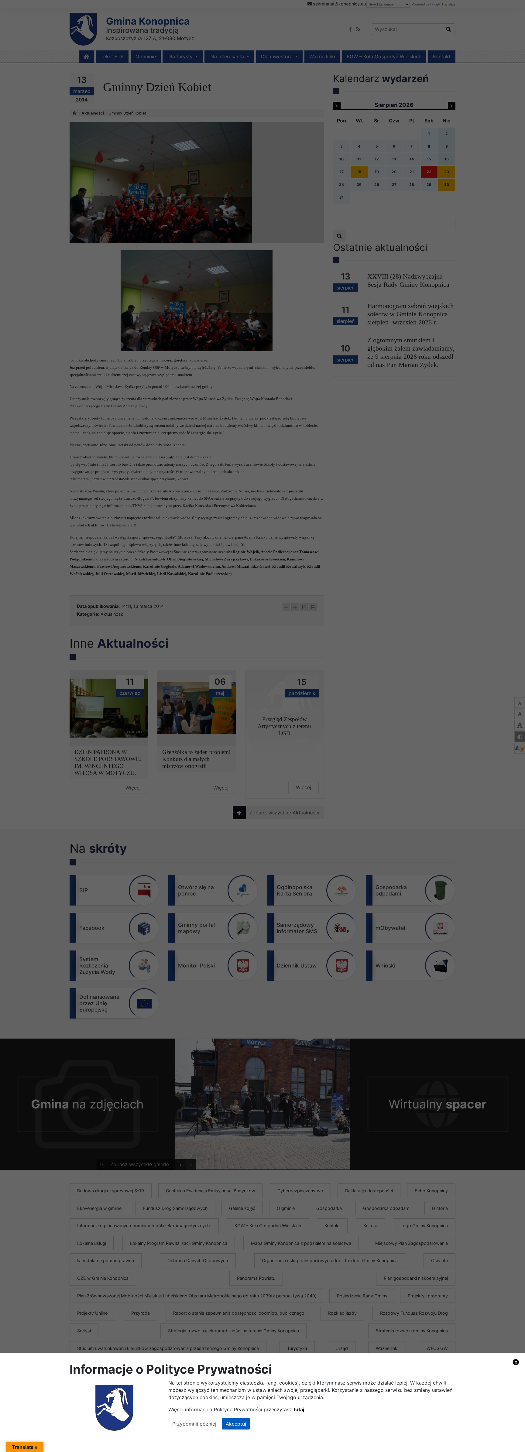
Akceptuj (236, 1424)
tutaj (298, 1409)
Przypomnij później (194, 1424)
